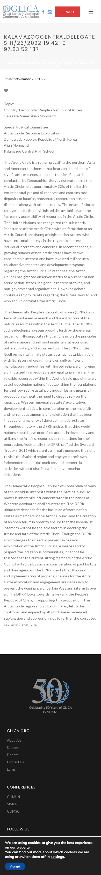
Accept (15, 866)
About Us (14, 740)
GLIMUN (13, 797)
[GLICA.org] (20, 11)
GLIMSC (13, 811)
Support (13, 747)
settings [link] (57, 856)
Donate (12, 755)
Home (11, 60)
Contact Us (15, 762)
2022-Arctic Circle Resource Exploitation (55, 60)
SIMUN (12, 804)
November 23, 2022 (30, 79)
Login (11, 769)
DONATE (67, 12)
